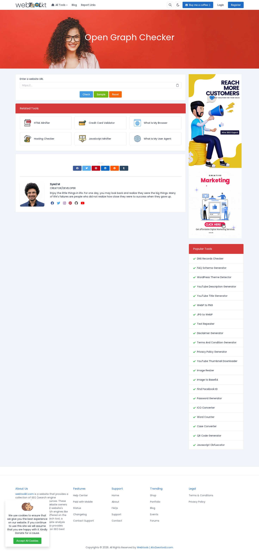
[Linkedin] (105, 168)
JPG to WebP (205, 314)
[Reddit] (114, 168)
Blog (74, 5)
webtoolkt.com (24, 494)
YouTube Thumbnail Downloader (217, 361)
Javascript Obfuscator (211, 445)
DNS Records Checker (210, 258)
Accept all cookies (27, 540)
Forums (154, 520)
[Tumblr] (124, 168)
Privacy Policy (197, 501)
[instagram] (64, 203)
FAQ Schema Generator (211, 268)
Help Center (80, 495)
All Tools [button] (60, 5)
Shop (153, 495)
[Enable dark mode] (178, 5)
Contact (117, 520)
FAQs (115, 508)
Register (236, 4)
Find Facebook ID (207, 389)
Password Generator (209, 398)
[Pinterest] (96, 168)
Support (116, 514)
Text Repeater (205, 324)
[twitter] (59, 203)
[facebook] (53, 203)
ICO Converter (206, 407)
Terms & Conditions (201, 495)
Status (77, 508)
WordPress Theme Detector (214, 277)
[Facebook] (77, 168)
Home (115, 495)
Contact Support (83, 520)
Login (220, 4)
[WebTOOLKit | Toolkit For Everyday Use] (32, 5)
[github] (76, 203)
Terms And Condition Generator (216, 342)
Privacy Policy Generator (212, 352)
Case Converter (207, 426)
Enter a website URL (31, 79)
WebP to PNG (205, 305)
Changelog (80, 514)
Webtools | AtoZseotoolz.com (155, 547)
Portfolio (155, 501)
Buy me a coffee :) (199, 4)
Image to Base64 (207, 379)
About (115, 501)
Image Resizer (205, 370)
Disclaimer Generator (210, 333)
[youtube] (83, 203)
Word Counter (205, 417)
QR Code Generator (209, 435)
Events (154, 514)
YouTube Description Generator (216, 286)
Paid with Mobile (83, 501)
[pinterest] (70, 203)
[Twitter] (86, 168)
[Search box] (170, 5)
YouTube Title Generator (212, 296)
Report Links (88, 5)
